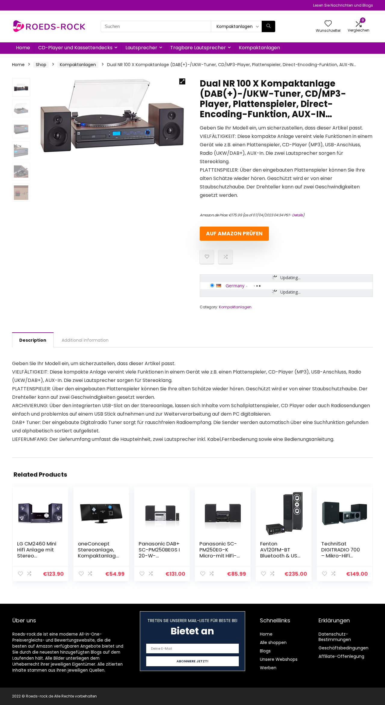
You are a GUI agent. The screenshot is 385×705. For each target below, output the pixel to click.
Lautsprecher (141, 47)
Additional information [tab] (85, 340)
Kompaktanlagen (259, 47)
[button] (182, 81)
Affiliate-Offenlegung (341, 656)
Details (297, 215)
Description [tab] (32, 340)
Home (23, 47)
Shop (41, 65)
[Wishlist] (328, 24)
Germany (235, 285)
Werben (268, 668)
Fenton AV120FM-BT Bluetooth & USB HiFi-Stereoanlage (280, 555)
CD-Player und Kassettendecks (75, 47)
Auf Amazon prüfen (234, 233)
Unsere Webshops (278, 659)
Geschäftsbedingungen (343, 648)
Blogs (265, 651)
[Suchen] (268, 26)
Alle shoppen (273, 642)
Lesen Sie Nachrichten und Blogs (343, 5)
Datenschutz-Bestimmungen (335, 636)
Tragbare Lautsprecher (198, 47)
